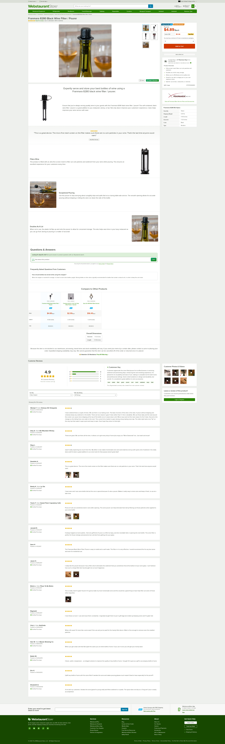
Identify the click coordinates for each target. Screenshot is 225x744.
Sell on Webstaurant (159, 732)
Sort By (32, 392)
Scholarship (157, 730)
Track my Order (190, 726)
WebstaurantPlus (94, 722)
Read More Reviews (94, 139)
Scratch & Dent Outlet (128, 724)
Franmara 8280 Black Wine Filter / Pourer (50, 304)
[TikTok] (43, 728)
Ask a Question (153, 80)
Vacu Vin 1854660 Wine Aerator (91, 303)
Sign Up (124, 709)
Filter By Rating (78, 392)
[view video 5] (167, 380)
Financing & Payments (160, 728)
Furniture (129, 11)
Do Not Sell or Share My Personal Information (184, 741)
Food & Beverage (87, 11)
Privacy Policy (110, 263)
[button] (145, 27)
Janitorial (161, 11)
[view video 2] (175, 372)
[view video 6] (175, 380)
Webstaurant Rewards (96, 724)
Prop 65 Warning (102, 354)
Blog (123, 722)
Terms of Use (102, 263)
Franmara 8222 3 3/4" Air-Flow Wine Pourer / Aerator (71, 304)
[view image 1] (167, 372)
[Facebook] (38, 728)
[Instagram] (29, 728)
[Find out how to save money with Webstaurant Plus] (50, 308)
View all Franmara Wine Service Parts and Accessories (179, 101)
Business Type (188, 11)
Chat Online (189, 729)
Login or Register (179, 399)
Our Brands (157, 724)
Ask (153, 259)
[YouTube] (34, 728)
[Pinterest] (47, 728)
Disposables (115, 11)
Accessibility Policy (166, 741)
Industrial (174, 11)
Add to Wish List (179, 54)
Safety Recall (125, 734)
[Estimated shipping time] (190, 63)
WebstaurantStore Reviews (129, 732)
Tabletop (102, 11)
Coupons (124, 728)
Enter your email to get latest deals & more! (39, 709)
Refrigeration (56, 11)
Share (142, 80)
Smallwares (71, 11)
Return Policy (158, 734)
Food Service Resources (128, 730)
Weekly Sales (125, 726)
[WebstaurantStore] (50, 719)
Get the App (44, 1)
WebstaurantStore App (96, 726)
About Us (156, 722)
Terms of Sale (138, 741)
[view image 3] (183, 372)
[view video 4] (191, 372)
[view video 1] (68, 599)
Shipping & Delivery (191, 732)
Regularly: (166, 27)
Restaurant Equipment (39, 11)
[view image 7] (183, 380)
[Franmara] (179, 95)
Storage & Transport (145, 11)
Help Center (33, 1)
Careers (156, 726)
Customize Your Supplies (97, 728)
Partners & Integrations (96, 732)
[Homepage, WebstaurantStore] (43, 6)
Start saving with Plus (149, 711)
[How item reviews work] (54, 382)
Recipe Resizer (94, 730)
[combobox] (111, 6)
